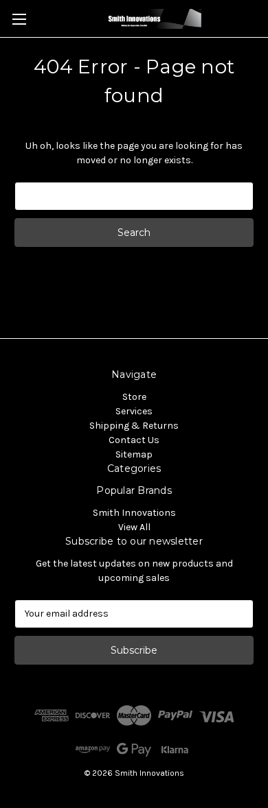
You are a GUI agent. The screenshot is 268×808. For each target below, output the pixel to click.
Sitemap (134, 454)
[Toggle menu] (19, 19)
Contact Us (134, 440)
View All (134, 527)
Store (134, 397)
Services (134, 411)
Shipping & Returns (134, 425)
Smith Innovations (134, 513)
